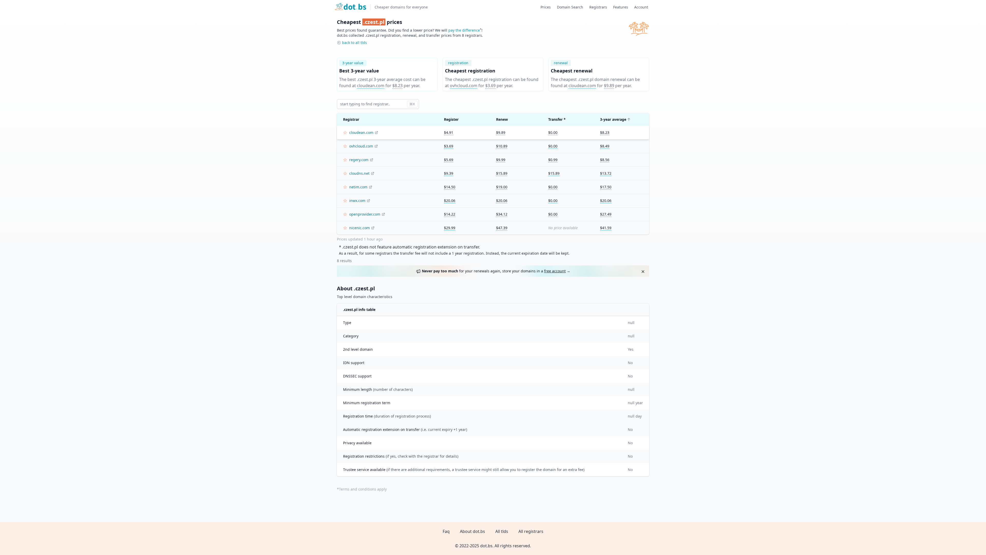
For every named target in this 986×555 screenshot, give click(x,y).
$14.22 (449, 214)
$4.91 (448, 132)
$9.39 (448, 173)
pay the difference (464, 30)
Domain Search (570, 7)
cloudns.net (359, 173)
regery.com (358, 159)
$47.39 (501, 227)
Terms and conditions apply (363, 489)
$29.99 (449, 227)
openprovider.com (364, 214)
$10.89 (501, 146)
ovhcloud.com (463, 85)
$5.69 (448, 159)
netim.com (358, 186)
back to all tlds (354, 42)
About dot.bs (472, 531)
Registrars (598, 7)
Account (641, 7)
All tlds (501, 531)
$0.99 (552, 159)
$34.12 (501, 214)
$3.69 (490, 85)
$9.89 (609, 85)
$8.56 (604, 159)
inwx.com (357, 200)
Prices (546, 7)
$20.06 (449, 200)
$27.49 (605, 214)
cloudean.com (370, 85)
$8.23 (397, 85)
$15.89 (501, 173)
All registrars (530, 531)
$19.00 (501, 186)
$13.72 (605, 173)
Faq (446, 531)
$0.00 (552, 132)
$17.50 (605, 186)
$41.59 (605, 227)
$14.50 (449, 186)
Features (620, 7)
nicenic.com (359, 227)
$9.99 (500, 159)
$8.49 (604, 146)
